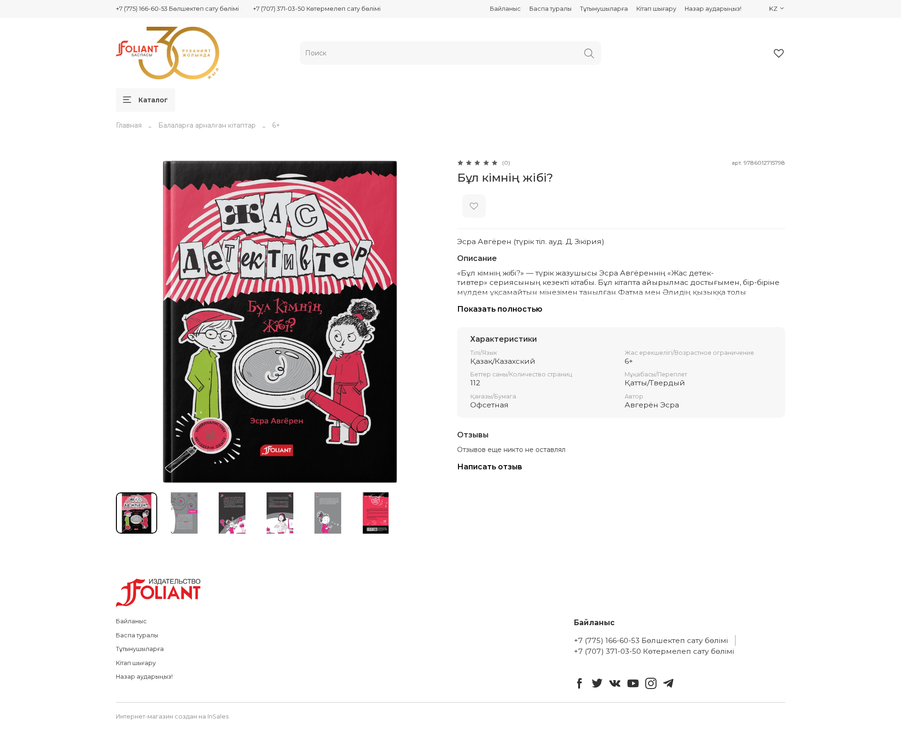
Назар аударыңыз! (713, 8)
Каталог (153, 100)
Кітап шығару (656, 8)
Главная (129, 125)
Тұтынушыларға (604, 8)
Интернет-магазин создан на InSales (172, 716)
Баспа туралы (550, 8)
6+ (276, 125)
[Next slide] (431, 321)
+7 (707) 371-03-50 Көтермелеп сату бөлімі (317, 8)
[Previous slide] (129, 321)
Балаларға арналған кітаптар (207, 125)
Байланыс (505, 8)
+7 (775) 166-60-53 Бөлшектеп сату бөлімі (177, 8)
